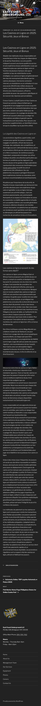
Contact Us (7, 683)
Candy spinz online (9, 168)
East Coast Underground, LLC (17, 13)
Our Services (7, 667)
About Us (6, 659)
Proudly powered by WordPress (13, 701)
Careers (6, 679)
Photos (5, 675)
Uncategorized (12, 565)
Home (5, 654)
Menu (21, 23)
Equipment (7, 671)
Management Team (10, 663)
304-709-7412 (22, 635)
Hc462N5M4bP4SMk (28, 30)
